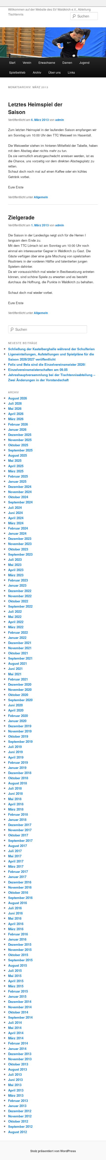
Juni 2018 (15, 793)
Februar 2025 (18, 476)
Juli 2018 (15, 788)
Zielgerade (21, 217)
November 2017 (20, 830)
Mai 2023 (14, 564)
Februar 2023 (18, 580)
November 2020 (20, 689)
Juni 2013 (15, 1079)
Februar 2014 (18, 1043)
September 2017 (20, 840)
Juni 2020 (15, 705)
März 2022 (15, 627)
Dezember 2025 (19, 434)
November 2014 (20, 1007)
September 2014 (20, 1017)
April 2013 (15, 1090)
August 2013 (17, 1069)
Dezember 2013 (19, 1053)
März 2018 (15, 809)
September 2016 (20, 897)
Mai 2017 (14, 856)
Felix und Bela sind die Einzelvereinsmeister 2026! (46, 364)
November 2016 (20, 887)
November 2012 (20, 1116)
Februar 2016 (18, 934)
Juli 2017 (15, 850)
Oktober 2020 (18, 694)
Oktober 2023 (18, 549)
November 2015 (20, 949)
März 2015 (15, 986)
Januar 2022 (17, 637)
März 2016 (15, 929)
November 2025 (20, 439)
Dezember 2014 (19, 1001)
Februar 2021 (18, 679)
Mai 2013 (14, 1084)
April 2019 (15, 757)
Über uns (54, 72)
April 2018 (15, 804)
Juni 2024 (15, 512)
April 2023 (15, 569)
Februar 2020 (18, 715)
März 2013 (15, 1095)
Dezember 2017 (19, 824)
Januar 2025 (17, 481)
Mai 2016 (14, 918)
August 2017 (17, 845)
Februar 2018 (18, 814)
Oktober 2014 (18, 1012)
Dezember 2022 (19, 590)
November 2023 (20, 543)
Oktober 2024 (18, 497)
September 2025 (20, 450)
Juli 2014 (15, 1022)
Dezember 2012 (19, 1111)
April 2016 (15, 923)
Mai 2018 (14, 798)
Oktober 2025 (18, 445)
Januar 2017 (17, 876)
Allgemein (41, 197)
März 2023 (15, 575)
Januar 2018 (17, 819)
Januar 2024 (17, 533)
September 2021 (20, 658)
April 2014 (15, 1032)
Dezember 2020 (19, 684)
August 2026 (17, 398)
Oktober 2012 (18, 1121)
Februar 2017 (18, 871)
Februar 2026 (18, 424)
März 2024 (15, 523)
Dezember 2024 (19, 486)
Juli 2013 (15, 1074)
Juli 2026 (15, 403)
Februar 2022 (18, 632)
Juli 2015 (15, 970)
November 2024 (20, 491)
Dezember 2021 (19, 642)
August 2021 (17, 663)
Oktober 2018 (18, 778)
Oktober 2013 (18, 1064)
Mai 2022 (14, 616)
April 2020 (15, 710)
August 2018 (17, 783)
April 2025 (15, 466)
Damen (67, 62)
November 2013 (20, 1059)
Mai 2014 (14, 1027)
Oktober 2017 (18, 835)
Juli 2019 (15, 746)
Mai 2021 (14, 674)
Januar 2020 (17, 720)
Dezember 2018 (19, 772)
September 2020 (20, 699)
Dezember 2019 (19, 726)
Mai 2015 (14, 975)
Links (71, 72)
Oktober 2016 (18, 892)
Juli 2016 (15, 908)
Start (12, 62)
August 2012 (17, 1131)
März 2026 (15, 418)
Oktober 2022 (18, 601)
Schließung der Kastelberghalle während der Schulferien (51, 349)
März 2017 (15, 866)
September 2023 (20, 554)
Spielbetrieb (17, 72)
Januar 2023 (17, 585)
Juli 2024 (15, 507)
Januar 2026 (17, 429)
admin (59, 119)
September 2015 (20, 960)
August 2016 (17, 902)
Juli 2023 (15, 559)
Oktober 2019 (18, 736)
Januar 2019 (17, 767)
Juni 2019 (15, 751)
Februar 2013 (18, 1100)
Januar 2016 (17, 939)
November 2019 (20, 731)
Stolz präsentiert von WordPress (53, 1151)
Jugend (84, 62)
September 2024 (20, 502)
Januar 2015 (17, 996)
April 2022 (15, 621)
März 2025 (15, 471)
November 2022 (20, 596)
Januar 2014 (17, 1048)
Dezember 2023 (19, 538)
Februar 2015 (18, 991)
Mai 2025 (14, 460)
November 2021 (20, 648)
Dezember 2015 (19, 944)
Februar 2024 (18, 528)
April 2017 (15, 861)
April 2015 (15, 980)
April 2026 (15, 413)
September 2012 (20, 1126)
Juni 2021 (15, 668)
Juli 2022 (15, 611)
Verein (27, 62)
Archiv (37, 72)
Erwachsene (46, 62)
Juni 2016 (15, 913)
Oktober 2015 (18, 954)
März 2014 (15, 1038)
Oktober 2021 (18, 653)
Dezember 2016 (19, 882)
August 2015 (17, 965)
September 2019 (20, 741)
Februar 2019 (18, 762)
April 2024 (15, 517)
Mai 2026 (14, 408)
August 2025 (17, 455)
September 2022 (20, 606)
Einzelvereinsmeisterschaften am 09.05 (38, 369)
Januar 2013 (17, 1105)
